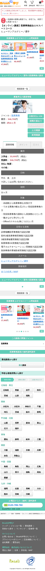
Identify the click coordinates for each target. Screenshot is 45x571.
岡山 (28, 466)
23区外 (17, 406)
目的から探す (7, 529)
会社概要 (6, 542)
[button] (22, 286)
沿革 (16, 550)
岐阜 (28, 439)
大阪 (6, 450)
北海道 (6, 390)
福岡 (6, 488)
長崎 (28, 488)
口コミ (36, 144)
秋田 (39, 390)
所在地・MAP (26, 550)
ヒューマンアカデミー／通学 (14, 261)
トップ (5, 526)
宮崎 (17, 494)
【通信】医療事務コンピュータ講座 (19, 55)
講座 (22, 365)
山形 (17, 396)
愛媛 (6, 478)
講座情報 (10, 144)
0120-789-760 (15, 505)
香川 (17, 472)
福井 (17, 428)
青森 (17, 390)
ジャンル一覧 (16, 526)
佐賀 (17, 488)
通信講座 (28, 526)
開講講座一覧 (22, 89)
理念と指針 (6, 550)
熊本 (6, 494)
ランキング (21, 529)
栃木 (28, 412)
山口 (6, 472)
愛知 (6, 439)
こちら (4, 13)
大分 (39, 488)
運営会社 (16, 542)
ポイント (23, 144)
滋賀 (17, 450)
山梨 (6, 423)
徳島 (28, 472)
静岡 (17, 439)
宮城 (6, 396)
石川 (6, 428)
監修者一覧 (33, 529)
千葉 (39, 406)
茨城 (17, 412)
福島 (28, 396)
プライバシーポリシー (11, 539)
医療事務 (15, 115)
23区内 (6, 406)
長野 (17, 423)
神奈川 (28, 406)
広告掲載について (31, 539)
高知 (39, 472)
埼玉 (6, 412)
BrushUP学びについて (25, 537)
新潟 (28, 423)
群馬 (39, 412)
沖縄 (28, 494)
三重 (39, 439)
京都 (28, 450)
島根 (6, 466)
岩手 (28, 390)
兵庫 (39, 450)
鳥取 (17, 466)
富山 (39, 423)
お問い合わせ (7, 537)
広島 (39, 466)
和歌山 (17, 456)
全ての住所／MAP (9, 272)
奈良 (6, 456)
